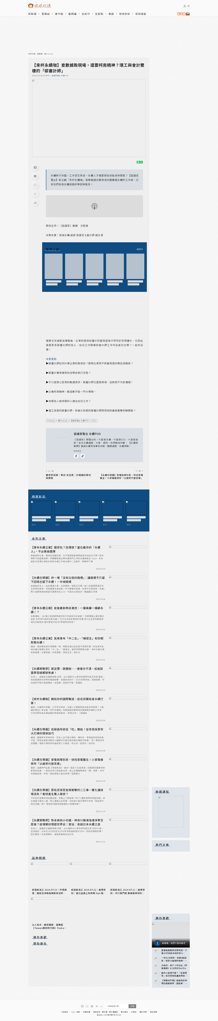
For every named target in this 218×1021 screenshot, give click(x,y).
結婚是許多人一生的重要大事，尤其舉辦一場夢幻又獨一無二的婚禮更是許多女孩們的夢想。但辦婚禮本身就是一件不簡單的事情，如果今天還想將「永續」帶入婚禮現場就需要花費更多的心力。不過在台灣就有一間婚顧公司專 (68, 588)
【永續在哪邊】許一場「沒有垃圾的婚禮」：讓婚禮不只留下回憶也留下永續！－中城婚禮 (68, 580)
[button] (35, 185)
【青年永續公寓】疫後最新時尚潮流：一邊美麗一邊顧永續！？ (67, 610)
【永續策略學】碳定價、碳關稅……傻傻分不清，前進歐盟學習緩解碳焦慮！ (67, 670)
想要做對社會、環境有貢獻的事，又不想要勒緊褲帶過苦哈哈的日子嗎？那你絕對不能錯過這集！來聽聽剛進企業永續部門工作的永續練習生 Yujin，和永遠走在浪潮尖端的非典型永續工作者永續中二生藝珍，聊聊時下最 (67, 558)
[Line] (35, 176)
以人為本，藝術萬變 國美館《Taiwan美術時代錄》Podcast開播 (49, 928)
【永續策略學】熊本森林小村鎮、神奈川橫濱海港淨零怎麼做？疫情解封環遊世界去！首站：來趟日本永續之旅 (67, 822)
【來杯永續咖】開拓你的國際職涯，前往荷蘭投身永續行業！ (67, 701)
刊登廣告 (64, 1012)
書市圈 (59, 14)
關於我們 (143, 1012)
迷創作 (86, 14)
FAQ (73, 1012)
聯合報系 (124, 1012)
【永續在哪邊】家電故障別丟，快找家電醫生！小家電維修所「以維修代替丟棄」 (67, 761)
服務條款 (96, 1012)
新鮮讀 (32, 14)
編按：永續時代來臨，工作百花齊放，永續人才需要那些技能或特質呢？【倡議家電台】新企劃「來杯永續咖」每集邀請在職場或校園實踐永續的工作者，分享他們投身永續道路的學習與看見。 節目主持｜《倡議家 (67, 709)
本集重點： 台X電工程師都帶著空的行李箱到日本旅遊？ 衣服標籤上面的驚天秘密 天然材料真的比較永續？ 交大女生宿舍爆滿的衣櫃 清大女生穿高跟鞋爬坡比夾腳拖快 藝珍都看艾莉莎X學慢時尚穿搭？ (67, 619)
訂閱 (132, 1006)
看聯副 (46, 14)
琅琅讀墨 (140, 14)
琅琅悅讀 (31, 54)
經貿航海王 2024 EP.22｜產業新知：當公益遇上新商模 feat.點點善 (88, 893)
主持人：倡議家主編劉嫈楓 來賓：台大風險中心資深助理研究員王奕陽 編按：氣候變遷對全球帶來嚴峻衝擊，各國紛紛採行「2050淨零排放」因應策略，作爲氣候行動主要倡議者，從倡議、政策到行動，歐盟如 (68, 679)
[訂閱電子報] (182, 14)
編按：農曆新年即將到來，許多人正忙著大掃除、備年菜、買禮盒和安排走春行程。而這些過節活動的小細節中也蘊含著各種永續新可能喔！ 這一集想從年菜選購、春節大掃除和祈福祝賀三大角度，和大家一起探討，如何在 (67, 740)
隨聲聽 (40, 54)
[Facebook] (35, 167)
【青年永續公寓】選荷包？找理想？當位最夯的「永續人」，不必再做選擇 (65, 549)
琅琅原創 (124, 14)
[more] (139, 249)
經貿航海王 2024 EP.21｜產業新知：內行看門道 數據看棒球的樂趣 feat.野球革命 (127, 893)
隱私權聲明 (113, 1012)
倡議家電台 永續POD (60, 75)
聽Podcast (48, 54)
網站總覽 (153, 1012)
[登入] (184, 6)
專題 (111, 14)
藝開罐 (72, 14)
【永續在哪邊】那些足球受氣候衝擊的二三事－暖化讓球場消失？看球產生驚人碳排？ (67, 792)
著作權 (104, 1012)
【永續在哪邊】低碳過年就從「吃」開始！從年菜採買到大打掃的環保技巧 (67, 731)
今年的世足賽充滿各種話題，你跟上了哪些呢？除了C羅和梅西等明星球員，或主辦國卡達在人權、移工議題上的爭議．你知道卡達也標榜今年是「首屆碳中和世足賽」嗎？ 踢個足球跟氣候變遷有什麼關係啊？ (68, 800)
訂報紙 (134, 1012)
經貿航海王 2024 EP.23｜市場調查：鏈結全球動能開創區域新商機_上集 (49, 893)
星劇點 (99, 14)
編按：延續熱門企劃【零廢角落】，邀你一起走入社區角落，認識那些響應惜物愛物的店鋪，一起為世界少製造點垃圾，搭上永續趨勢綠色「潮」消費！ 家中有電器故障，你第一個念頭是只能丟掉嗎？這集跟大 (68, 770)
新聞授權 (86, 1012)
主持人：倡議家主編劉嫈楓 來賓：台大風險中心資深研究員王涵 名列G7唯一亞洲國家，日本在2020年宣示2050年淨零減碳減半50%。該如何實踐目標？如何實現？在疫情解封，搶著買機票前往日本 (67, 831)
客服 (78, 1012)
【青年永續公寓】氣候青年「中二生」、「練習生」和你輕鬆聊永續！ (67, 640)
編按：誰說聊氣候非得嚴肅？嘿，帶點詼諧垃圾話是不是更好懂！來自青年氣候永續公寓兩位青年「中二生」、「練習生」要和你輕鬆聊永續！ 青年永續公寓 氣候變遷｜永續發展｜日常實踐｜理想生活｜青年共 (67, 649)
